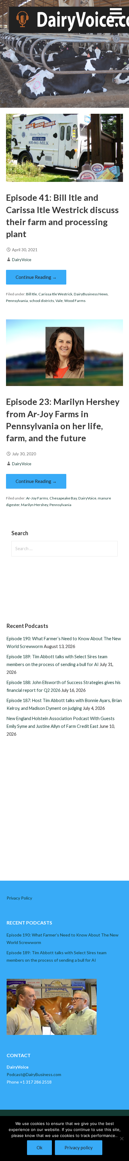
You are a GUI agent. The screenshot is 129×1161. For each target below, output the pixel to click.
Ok (39, 1147)
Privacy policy (78, 1147)
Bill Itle (31, 294)
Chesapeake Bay (63, 498)
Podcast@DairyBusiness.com (34, 1074)
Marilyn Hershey (34, 504)
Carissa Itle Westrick (55, 294)
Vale (59, 300)
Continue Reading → (36, 277)
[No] (121, 1138)
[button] (119, 17)
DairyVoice (21, 259)
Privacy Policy (19, 897)
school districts (41, 300)
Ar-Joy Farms (37, 498)
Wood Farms (75, 300)
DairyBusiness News (91, 294)
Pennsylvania (17, 300)
